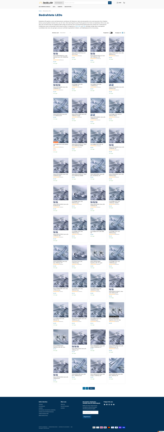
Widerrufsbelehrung (53, 426)
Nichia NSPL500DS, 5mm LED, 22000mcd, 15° (60, 87)
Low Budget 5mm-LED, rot (96, 144)
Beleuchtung (68, 6)
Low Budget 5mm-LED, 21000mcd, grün (95, 319)
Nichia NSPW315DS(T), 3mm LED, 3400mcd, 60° (116, 292)
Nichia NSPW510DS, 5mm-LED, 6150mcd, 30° (60, 205)
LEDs (54, 6)
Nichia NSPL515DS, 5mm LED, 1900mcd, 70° (79, 349)
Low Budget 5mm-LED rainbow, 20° (60, 145)
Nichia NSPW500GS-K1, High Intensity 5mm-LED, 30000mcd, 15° (60, 57)
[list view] (124, 33)
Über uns (63, 404)
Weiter (91, 388)
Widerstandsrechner (43, 413)
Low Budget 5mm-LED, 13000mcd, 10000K (114, 202)
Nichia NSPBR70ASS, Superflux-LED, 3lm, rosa (59, 346)
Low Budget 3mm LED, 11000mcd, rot (77, 85)
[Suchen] (110, 2)
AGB (71, 426)
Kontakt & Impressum (43, 426)
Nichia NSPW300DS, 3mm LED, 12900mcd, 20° (97, 117)
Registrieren (87, 416)
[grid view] (122, 33)
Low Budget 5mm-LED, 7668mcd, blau (77, 232)
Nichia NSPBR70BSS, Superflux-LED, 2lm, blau (115, 319)
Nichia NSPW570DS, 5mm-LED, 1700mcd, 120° (60, 235)
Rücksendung (42, 406)
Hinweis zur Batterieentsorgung (46, 411)
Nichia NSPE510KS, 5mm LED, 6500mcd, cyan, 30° (116, 346)
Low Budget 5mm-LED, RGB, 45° (97, 232)
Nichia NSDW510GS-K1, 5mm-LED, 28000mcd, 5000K (79, 145)
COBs (84, 26)
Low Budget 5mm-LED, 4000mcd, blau (77, 289)
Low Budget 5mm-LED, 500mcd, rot (58, 319)
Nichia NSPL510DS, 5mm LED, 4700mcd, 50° (97, 205)
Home (40, 11)
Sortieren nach (55, 32)
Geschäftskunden (65, 406)
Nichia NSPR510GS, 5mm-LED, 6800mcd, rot (116, 53)
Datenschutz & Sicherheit (64, 426)
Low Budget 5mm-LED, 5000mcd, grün (77, 202)
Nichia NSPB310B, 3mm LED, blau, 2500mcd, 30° (116, 375)
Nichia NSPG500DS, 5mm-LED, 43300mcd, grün (60, 175)
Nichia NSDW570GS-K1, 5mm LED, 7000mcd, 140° (97, 56)
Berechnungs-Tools (43, 415)
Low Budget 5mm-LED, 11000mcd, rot (95, 85)
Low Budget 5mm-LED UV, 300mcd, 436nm (115, 115)
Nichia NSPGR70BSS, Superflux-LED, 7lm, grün (96, 262)
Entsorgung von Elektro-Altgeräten (47, 410)
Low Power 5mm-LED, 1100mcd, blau (77, 262)
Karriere (41, 408)
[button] (60, 60)
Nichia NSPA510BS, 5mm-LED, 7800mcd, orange (79, 115)
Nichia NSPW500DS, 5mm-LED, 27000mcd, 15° (116, 147)
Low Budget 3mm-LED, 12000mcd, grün (114, 262)
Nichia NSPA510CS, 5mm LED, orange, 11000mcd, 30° (97, 375)
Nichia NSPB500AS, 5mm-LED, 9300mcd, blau (116, 175)
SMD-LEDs (78, 26)
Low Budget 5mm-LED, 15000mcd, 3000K (95, 289)
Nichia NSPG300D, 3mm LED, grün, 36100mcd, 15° (97, 175)
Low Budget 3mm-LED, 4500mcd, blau (114, 232)
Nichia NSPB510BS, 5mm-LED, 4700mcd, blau (60, 289)
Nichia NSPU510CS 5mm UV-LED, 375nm (79, 53)
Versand (41, 404)
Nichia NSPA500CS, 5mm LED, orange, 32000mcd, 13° (97, 346)
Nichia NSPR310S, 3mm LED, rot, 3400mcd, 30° (60, 115)
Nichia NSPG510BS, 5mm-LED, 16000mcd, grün (79, 319)
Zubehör (60, 6)
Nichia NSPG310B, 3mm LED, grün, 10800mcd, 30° (79, 375)
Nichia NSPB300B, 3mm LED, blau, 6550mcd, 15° (60, 262)
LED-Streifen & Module (44, 6)
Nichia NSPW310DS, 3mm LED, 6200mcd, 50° (116, 87)
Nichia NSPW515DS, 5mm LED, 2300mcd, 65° (60, 377)
